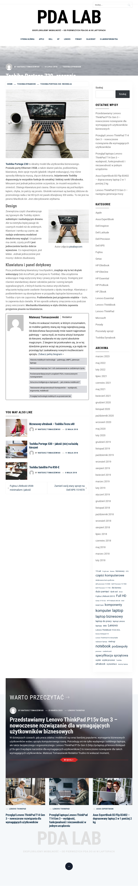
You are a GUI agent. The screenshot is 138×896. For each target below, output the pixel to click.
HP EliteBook (102, 265)
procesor (98, 651)
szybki (98, 660)
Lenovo (67, 39)
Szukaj (99, 87)
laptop (117, 610)
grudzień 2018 (103, 501)
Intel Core (100, 605)
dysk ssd (114, 592)
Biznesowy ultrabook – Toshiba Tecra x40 (51, 424)
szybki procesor (108, 660)
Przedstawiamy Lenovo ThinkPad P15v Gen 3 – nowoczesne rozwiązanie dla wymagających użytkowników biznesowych (112, 121)
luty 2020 (100, 435)
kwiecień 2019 (103, 474)
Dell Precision (103, 239)
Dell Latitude (102, 232)
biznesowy (120, 571)
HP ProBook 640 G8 (113, 601)
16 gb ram (105, 571)
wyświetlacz (112, 664)
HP (58, 39)
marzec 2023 (103, 356)
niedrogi (111, 641)
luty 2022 (100, 369)
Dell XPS (100, 245)
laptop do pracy (104, 621)
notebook (103, 646)
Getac (99, 258)
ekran (121, 592)
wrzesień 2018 (103, 520)
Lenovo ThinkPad (105, 311)
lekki (105, 626)
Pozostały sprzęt (104, 331)
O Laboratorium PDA (109, 39)
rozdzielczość (107, 651)
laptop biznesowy (109, 616)
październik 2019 (105, 455)
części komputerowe (110, 575)
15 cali (98, 571)
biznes (112, 571)
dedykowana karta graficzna (105, 580)
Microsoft (101, 318)
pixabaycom (75, 246)
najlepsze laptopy (101, 642)
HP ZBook (101, 291)
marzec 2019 (103, 481)
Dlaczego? (90, 39)
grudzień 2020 (103, 402)
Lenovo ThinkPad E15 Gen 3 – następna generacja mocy (112, 192)
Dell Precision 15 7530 (118, 584)
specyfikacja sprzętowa (112, 655)
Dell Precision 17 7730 (103, 588)
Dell (51, 39)
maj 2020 (101, 428)
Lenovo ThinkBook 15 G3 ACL (108, 630)
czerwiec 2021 (103, 382)
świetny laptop (123, 664)
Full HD (121, 596)
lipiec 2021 (101, 376)
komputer (103, 610)
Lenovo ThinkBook (105, 304)
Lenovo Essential (105, 298)
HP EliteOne (102, 271)
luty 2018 (100, 560)
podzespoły (120, 646)
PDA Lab (69, 838)
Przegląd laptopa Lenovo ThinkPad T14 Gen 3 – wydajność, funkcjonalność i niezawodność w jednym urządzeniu (110, 161)
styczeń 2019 (103, 494)
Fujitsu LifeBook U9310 (105, 596)
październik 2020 (105, 415)
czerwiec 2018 (103, 540)
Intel (122, 601)
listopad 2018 (103, 507)
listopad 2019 (103, 448)
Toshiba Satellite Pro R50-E (44, 467)
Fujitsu (99, 252)
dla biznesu (116, 588)
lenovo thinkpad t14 (102, 634)
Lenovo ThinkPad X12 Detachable (107, 638)
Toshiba (119, 660)
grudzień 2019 (103, 442)
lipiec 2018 (101, 534)
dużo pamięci (102, 591)
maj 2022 (101, 363)
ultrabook (100, 664)
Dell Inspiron (102, 225)
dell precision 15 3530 (103, 584)
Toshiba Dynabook (72, 67)
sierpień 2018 (103, 527)
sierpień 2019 (103, 468)
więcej (68, 760)
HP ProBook (102, 285)
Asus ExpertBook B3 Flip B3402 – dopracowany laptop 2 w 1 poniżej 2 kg (112, 179)
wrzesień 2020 (103, 422)
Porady (78, 39)
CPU (127, 571)
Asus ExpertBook (105, 219)
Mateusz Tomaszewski (28, 67)
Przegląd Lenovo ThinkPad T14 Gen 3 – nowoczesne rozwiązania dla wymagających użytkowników (112, 141)
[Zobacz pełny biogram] (63, 354)
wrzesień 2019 (103, 461)
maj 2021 (101, 389)
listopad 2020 (103, 409)
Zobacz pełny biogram (50, 354)
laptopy (99, 626)
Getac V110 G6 (101, 601)
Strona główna (27, 39)
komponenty (113, 605)
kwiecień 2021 (103, 395)
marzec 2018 (103, 553)
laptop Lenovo (119, 621)
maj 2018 (101, 547)
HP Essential (102, 278)
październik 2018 (105, 514)
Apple (41, 39)
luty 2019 (100, 487)
